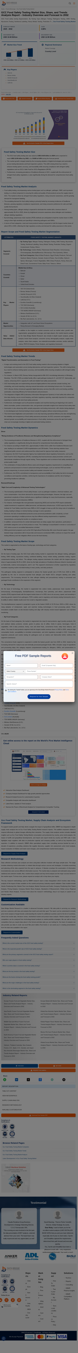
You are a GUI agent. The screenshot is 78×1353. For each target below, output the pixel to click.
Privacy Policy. (59, 690)
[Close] (73, 653)
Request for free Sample (39, 696)
